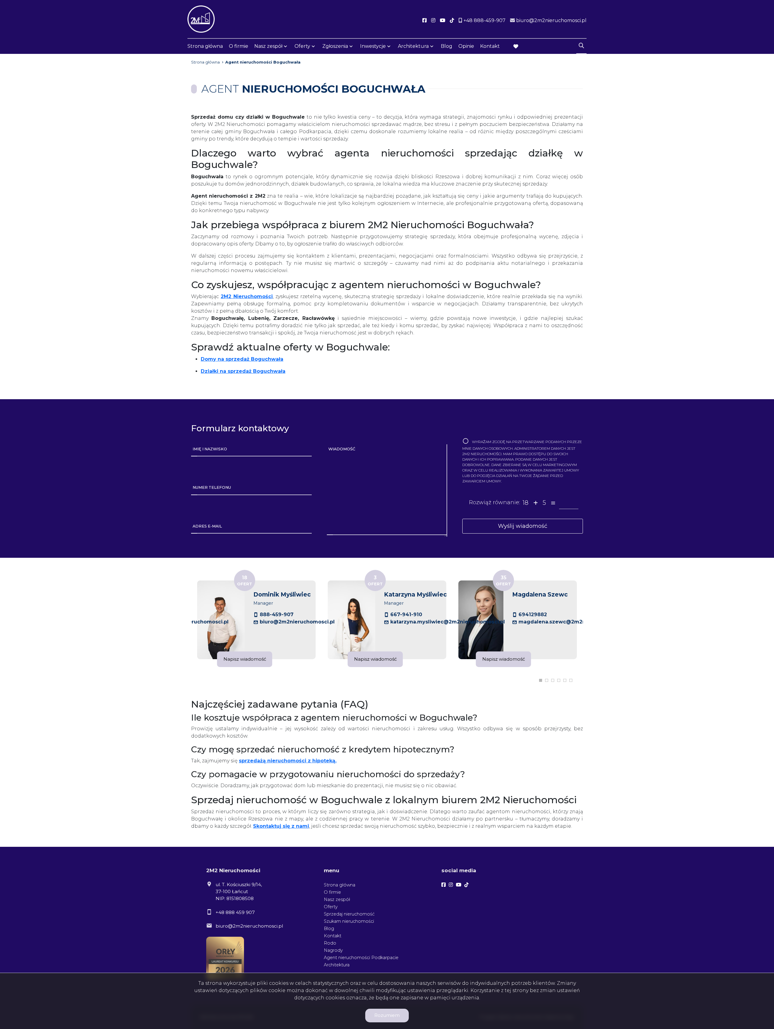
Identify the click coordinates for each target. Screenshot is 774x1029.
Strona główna (205, 46)
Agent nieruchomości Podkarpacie (361, 957)
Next (594, 620)
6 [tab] (570, 680)
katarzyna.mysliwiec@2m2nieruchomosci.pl (447, 622)
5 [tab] (564, 680)
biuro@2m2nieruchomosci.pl (297, 622)
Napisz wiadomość (244, 659)
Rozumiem (387, 1015)
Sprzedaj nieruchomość (349, 914)
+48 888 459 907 (235, 912)
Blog (446, 46)
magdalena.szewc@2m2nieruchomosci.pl (573, 622)
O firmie (238, 46)
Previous (180, 620)
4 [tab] (558, 680)
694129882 (533, 614)
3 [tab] (552, 680)
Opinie (466, 46)
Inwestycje (373, 46)
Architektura (413, 46)
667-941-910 (406, 614)
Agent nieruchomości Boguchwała (263, 62)
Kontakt (490, 46)
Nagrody (333, 950)
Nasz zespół (268, 46)
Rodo (330, 943)
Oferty (302, 46)
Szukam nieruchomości (349, 921)
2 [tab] (546, 680)
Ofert (244, 580)
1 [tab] (540, 680)
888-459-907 (277, 614)
